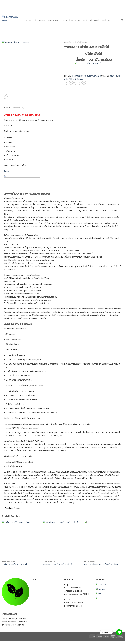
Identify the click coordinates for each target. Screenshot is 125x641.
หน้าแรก (29, 20)
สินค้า (55, 20)
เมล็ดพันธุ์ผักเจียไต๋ (79, 75)
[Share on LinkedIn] (84, 83)
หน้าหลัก (67, 42)
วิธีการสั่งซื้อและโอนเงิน (70, 20)
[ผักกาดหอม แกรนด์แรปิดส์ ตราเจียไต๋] (62, 540)
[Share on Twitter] (71, 83)
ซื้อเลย (6, 171)
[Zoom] (5, 96)
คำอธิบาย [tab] (7, 107)
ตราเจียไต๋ (113, 75)
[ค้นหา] (122, 20)
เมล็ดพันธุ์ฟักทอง (80, 42)
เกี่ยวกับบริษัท (39, 20)
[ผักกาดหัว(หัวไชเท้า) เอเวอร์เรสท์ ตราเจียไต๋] (103, 540)
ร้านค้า (49, 20)
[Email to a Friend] (75, 83)
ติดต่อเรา (106, 20)
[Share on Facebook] (66, 83)
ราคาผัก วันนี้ (87, 20)
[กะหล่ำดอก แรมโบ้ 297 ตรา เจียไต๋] (21, 540)
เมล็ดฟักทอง (78, 79)
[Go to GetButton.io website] (119, 637)
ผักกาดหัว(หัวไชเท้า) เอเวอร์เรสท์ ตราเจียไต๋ (101, 564)
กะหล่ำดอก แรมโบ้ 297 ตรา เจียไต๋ (15, 564)
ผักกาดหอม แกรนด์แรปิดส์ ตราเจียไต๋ (57, 564)
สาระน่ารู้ (97, 20)
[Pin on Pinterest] (80, 83)
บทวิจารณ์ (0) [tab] (18, 107)
